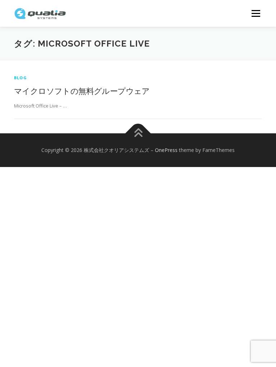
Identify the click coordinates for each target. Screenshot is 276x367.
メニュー (255, 13)
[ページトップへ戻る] (138, 133)
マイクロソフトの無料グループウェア (82, 90)
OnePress (166, 150)
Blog (20, 77)
